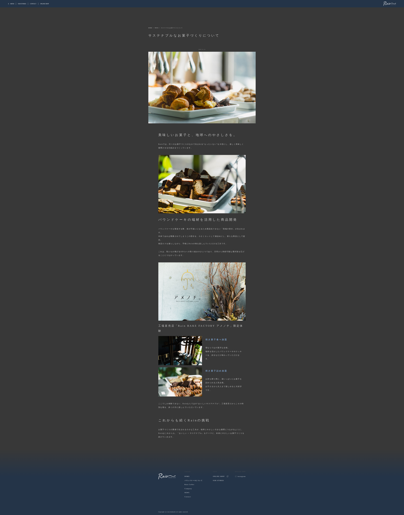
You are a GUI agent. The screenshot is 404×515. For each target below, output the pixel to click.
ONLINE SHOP (44, 4)
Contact (188, 497)
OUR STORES (22, 4)
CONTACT (33, 4)
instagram (242, 476)
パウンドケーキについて (194, 480)
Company (188, 488)
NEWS (157, 27)
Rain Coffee (189, 484)
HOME (150, 27)
